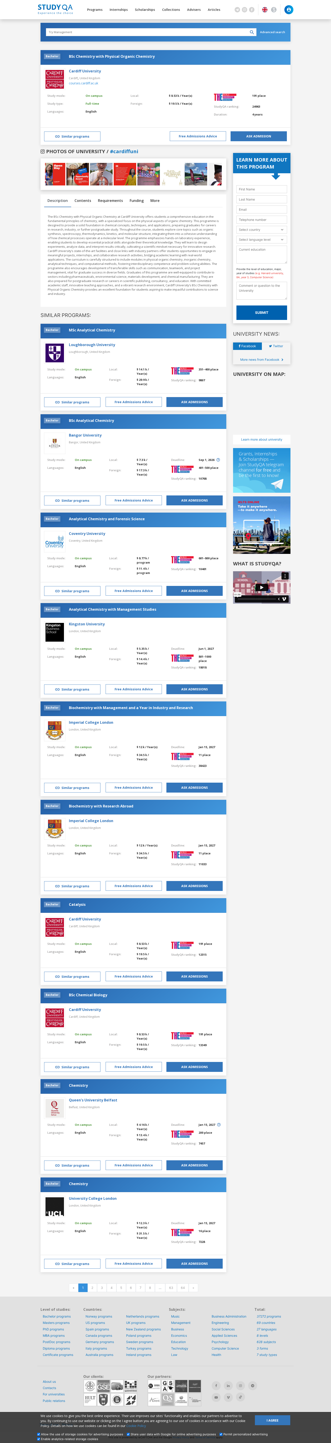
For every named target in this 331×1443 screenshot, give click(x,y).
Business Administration (229, 1316)
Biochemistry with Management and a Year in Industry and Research (131, 707)
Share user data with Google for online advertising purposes (173, 1434)
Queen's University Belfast (93, 1100)
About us (49, 1381)
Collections (171, 9)
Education (178, 1342)
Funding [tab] (137, 200)
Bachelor (52, 56)
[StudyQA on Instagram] (240, 1385)
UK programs (135, 1323)
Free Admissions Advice (198, 136)
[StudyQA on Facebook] (216, 1385)
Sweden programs (139, 1342)
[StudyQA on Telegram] (252, 1385)
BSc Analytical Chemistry (91, 420)
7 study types (267, 1355)
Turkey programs (138, 1348)
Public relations (54, 1401)
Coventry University (87, 533)
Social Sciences (223, 1329)
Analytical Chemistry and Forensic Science (107, 518)
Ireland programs (138, 1355)
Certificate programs (58, 1355)
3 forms (262, 1348)
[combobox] (262, 229)
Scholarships (145, 9)
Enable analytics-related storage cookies (69, 1439)
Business (177, 1329)
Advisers (194, 9)
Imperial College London (91, 722)
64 (183, 1288)
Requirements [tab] (110, 200)
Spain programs (97, 1329)
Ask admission (258, 136)
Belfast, (74, 1107)
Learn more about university (261, 439)
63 (171, 1288)
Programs (94, 9)
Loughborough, (79, 352)
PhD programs (53, 1329)
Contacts (49, 1388)
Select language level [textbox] (254, 239)
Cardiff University (85, 71)
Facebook (248, 346)
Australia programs (99, 1355)
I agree (273, 1420)
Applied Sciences (224, 1335)
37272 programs (269, 1316)
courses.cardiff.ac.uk (83, 83)
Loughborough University (92, 344)
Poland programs (138, 1335)
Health (216, 1355)
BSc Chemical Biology (88, 994)
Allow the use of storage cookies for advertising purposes (82, 1434)
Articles (214, 9)
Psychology (220, 1342)
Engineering (220, 1323)
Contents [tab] (83, 200)
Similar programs (75, 136)
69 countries (266, 1323)
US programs (95, 1323)
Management (180, 1323)
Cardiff (73, 78)
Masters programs (56, 1323)
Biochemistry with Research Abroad (101, 806)
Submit (261, 312)
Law (174, 1355)
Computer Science (225, 1348)
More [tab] (155, 200)
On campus (94, 96)
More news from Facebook (260, 359)
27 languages (267, 1329)
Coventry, (75, 541)
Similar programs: (66, 315)
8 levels (262, 1335)
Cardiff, (74, 926)
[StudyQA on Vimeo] (228, 1397)
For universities (54, 1394)
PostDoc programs (56, 1342)
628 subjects (266, 1342)
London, (74, 631)
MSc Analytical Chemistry (92, 330)
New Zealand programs (143, 1329)
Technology (179, 1348)
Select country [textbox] (249, 229)
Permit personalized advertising (245, 1434)
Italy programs (96, 1348)
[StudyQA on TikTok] (240, 1396)
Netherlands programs (142, 1316)
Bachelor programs (57, 1316)
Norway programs (99, 1316)
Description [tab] (58, 200)
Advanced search (272, 32)
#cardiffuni (124, 151)
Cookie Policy (136, 1426)
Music (175, 1316)
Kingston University (87, 624)
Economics (179, 1335)
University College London (93, 1198)
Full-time (92, 104)
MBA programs (54, 1335)
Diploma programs (56, 1348)
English (91, 111)
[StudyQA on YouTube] (216, 1397)
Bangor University (85, 435)
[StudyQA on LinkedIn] (228, 1385)
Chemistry (78, 1085)
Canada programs (99, 1335)
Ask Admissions (194, 402)
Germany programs (100, 1342)
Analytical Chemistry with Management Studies (112, 609)
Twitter (277, 346)
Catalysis (77, 904)
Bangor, (74, 442)
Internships (119, 9)
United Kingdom (89, 78)
